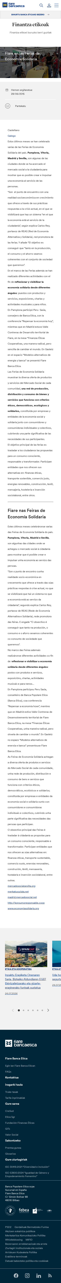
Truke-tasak (11, 1091)
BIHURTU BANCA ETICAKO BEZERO (28, 14)
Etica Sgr (10, 1116)
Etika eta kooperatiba (18, 969)
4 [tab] (32, 1010)
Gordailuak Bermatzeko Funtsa (32, 1227)
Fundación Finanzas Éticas (19, 1122)
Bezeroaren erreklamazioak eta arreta (26, 1243)
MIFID (29, 1239)
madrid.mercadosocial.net (22, 897)
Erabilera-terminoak (16, 1256)
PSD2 (8, 1227)
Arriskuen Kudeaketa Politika (21, 1252)
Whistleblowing (14, 1239)
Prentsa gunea (13, 1147)
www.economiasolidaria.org (23, 908)
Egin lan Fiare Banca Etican (20, 1065)
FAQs (8, 1071)
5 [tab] (37, 1010)
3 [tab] (28, 1010)
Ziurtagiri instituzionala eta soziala (24, 1248)
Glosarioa (10, 1153)
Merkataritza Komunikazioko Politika (25, 1235)
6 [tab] (42, 1010)
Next (48, 1010)
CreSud (9, 1110)
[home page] (13, 4)
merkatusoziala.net (18, 891)
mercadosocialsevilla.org (21, 885)
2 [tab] (23, 1010)
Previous (12, 1009)
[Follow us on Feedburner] (50, 1275)
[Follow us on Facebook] (16, 1275)
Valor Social (11, 1134)
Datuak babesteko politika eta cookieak (26, 1260)
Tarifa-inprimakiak (15, 1097)
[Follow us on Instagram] (27, 1275)
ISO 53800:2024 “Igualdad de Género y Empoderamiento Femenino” (27, 1174)
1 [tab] (18, 1010)
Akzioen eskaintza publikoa (20, 1231)
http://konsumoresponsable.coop (26, 902)
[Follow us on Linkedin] (39, 1275)
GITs (7, 1128)
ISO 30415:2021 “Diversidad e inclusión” (27, 1166)
